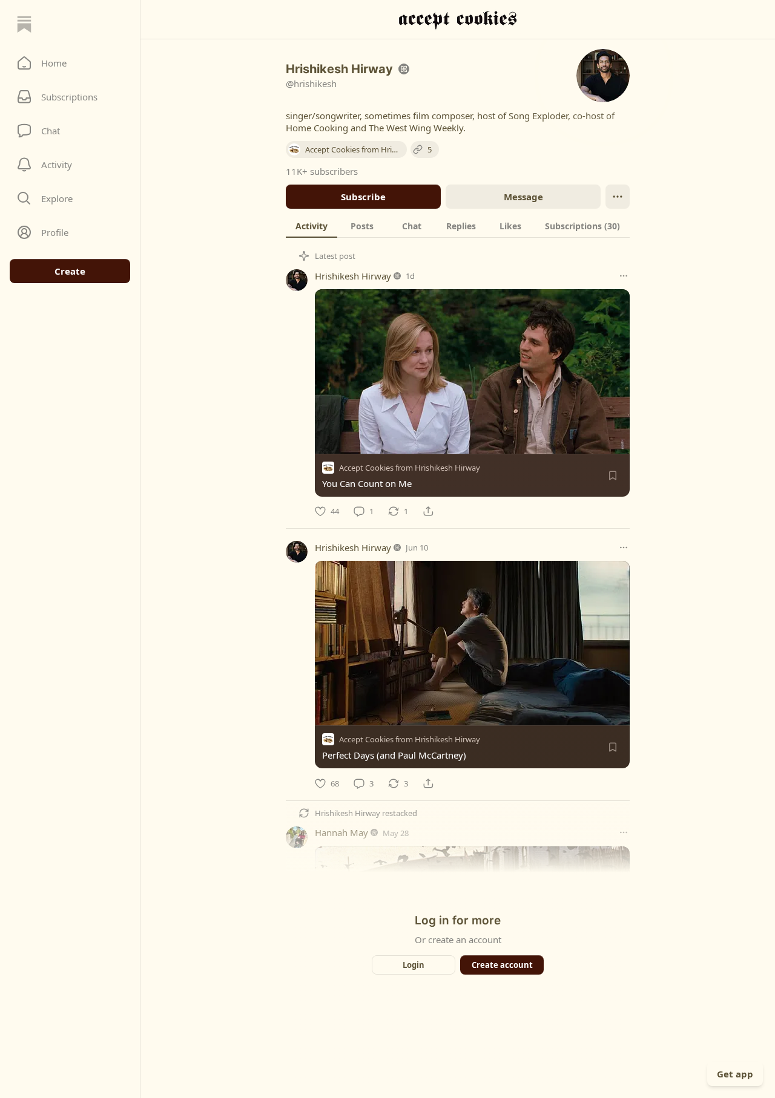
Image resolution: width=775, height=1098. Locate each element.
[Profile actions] (617, 197)
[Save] (612, 475)
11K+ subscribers (322, 171)
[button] (70, 62)
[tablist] (458, 226)
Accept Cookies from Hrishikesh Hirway (409, 467)
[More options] (623, 276)
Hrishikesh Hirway (353, 276)
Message (523, 197)
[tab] (311, 226)
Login (413, 964)
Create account (502, 964)
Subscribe (363, 197)
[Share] (428, 511)
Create (69, 271)
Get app (735, 1074)
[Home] (24, 24)
